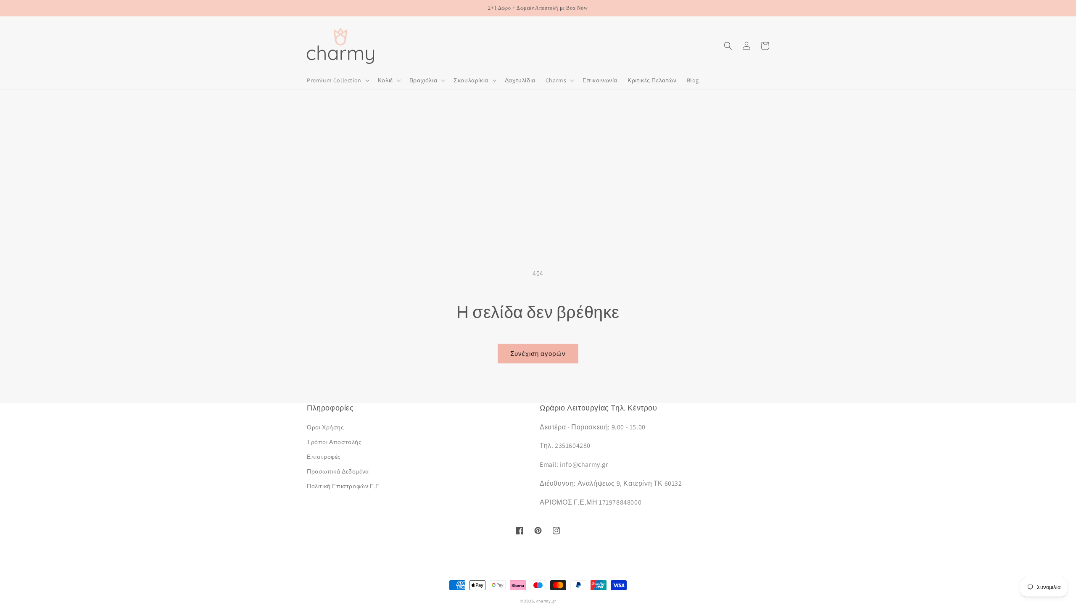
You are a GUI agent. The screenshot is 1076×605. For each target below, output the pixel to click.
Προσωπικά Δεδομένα (338, 471)
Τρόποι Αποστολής (334, 442)
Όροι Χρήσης (325, 427)
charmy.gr (546, 601)
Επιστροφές (324, 456)
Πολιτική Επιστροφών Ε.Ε (343, 486)
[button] (337, 80)
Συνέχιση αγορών (538, 354)
